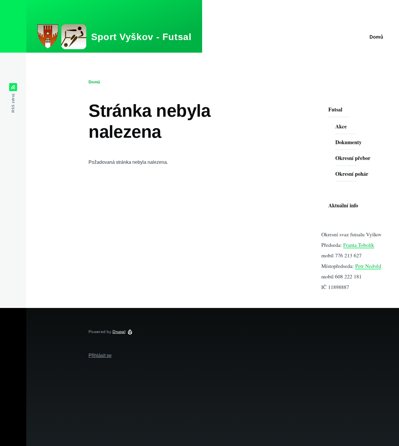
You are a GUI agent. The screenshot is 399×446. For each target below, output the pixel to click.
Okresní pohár (351, 174)
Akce (341, 126)
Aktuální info (343, 205)
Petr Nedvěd (368, 265)
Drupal (118, 331)
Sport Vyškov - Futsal (141, 37)
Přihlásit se (100, 355)
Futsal (335, 109)
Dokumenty (348, 142)
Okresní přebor (352, 158)
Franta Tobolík (358, 244)
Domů (94, 82)
